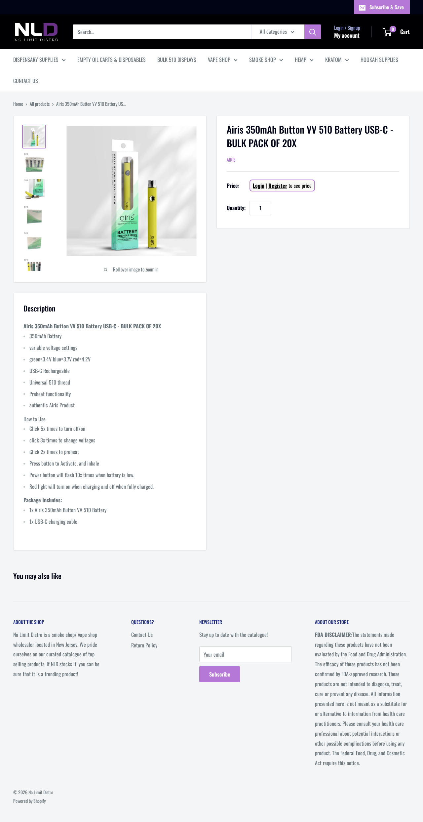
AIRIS (231, 159)
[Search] (312, 31)
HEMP (300, 59)
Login (258, 185)
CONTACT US (25, 81)
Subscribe (219, 674)
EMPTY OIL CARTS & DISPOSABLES (111, 59)
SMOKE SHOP (262, 59)
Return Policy (144, 645)
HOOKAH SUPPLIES (379, 59)
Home (18, 103)
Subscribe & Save (386, 7)
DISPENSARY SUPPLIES (35, 59)
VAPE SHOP (219, 59)
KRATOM (333, 59)
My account (347, 35)
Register (277, 185)
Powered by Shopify (29, 800)
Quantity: (236, 208)
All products (40, 103)
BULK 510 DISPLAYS (176, 59)
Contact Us (142, 634)
